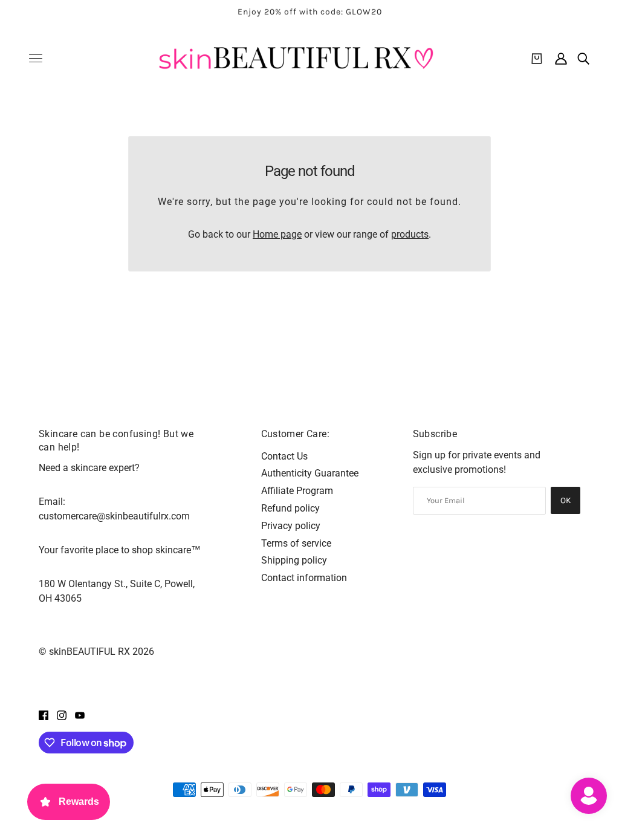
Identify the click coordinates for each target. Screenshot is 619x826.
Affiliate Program (297, 490)
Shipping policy (294, 560)
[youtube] (79, 715)
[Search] (583, 58)
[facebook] (43, 715)
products (410, 234)
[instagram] (61, 715)
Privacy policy (290, 526)
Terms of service (296, 543)
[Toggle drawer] (35, 58)
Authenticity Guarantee (309, 473)
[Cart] (536, 58)
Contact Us (284, 456)
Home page (277, 234)
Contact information (304, 578)
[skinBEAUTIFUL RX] (295, 58)
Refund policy (290, 508)
